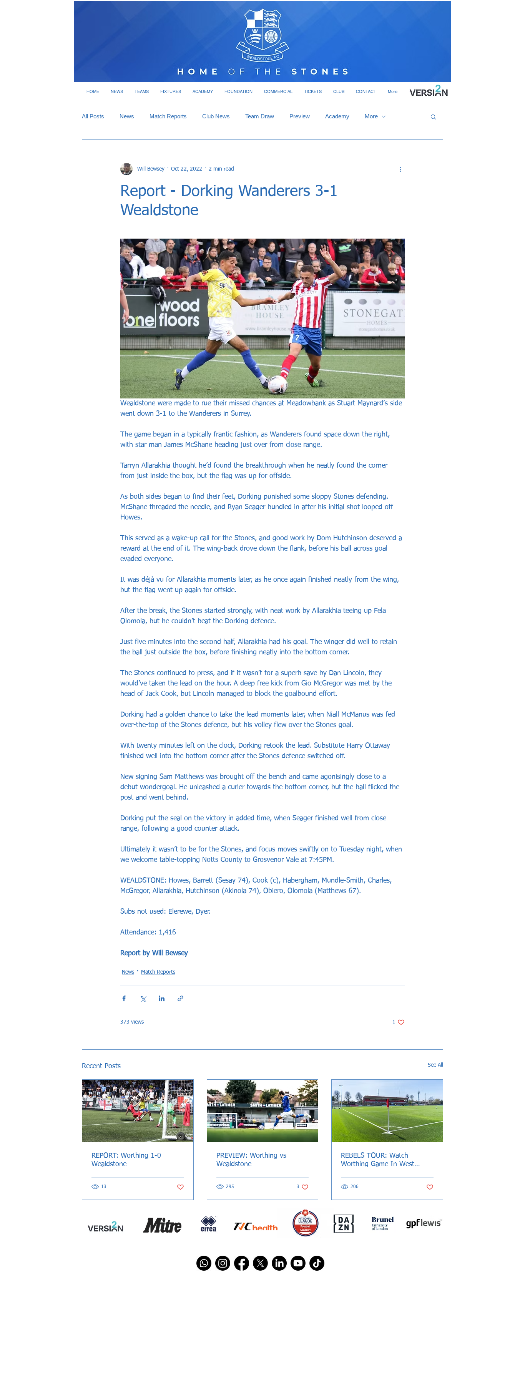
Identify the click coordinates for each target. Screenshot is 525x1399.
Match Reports (168, 116)
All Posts (93, 116)
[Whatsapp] (203, 1263)
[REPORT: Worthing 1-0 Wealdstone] (137, 1111)
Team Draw (259, 116)
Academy (337, 116)
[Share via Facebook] (124, 998)
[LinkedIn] (279, 1263)
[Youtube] (298, 1263)
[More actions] (400, 169)
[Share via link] (180, 998)
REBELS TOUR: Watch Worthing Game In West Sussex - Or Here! (377, 1160)
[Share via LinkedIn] (161, 998)
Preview (299, 116)
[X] (260, 1263)
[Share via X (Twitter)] (142, 998)
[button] (117, 91)
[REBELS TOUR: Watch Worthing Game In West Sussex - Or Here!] (387, 1111)
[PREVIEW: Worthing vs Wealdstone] (262, 1111)
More (371, 116)
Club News (216, 116)
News (127, 116)
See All (435, 1065)
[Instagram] (222, 1263)
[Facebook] (241, 1263)
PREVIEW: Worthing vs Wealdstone (251, 1160)
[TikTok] (316, 1263)
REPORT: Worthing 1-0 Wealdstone (126, 1160)
